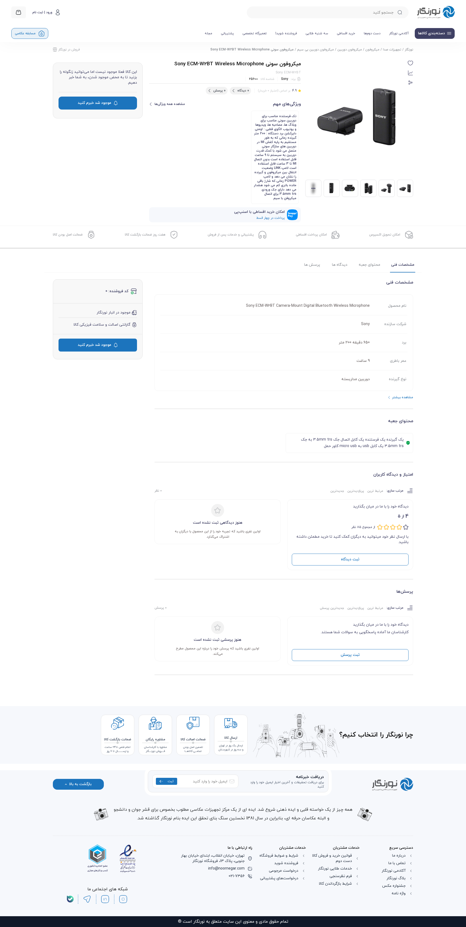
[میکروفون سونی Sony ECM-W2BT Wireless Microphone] (387, 188)
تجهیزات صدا (392, 49)
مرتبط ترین (375, 491)
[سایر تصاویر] (313, 188)
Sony (284, 79)
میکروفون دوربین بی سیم (315, 49)
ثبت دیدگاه (350, 559)
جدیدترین (337, 491)
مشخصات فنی (402, 264)
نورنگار (409, 49)
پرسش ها (312, 264)
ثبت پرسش (350, 654)
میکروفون (372, 49)
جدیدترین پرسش (332, 608)
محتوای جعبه (369, 264)
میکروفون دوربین (349, 49)
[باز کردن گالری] (356, 116)
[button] (410, 63)
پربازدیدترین (355, 491)
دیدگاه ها (339, 264)
